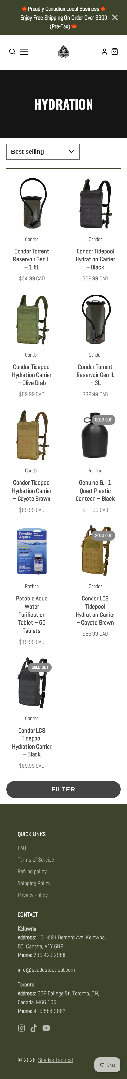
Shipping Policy (34, 883)
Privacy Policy (33, 895)
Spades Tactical (55, 1060)
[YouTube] (46, 1028)
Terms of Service (36, 859)
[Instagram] (21, 1028)
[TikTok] (34, 1028)
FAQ (22, 847)
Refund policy (32, 871)
